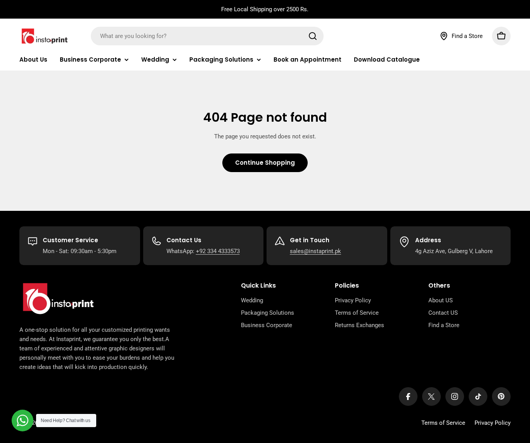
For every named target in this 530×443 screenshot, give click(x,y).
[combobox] (207, 36)
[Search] (312, 36)
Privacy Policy (493, 422)
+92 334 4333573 (218, 251)
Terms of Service (443, 422)
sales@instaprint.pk (315, 251)
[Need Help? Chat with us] (22, 420)
